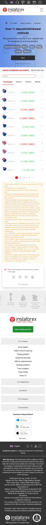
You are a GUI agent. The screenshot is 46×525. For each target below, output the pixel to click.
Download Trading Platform (23, 414)
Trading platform (23, 354)
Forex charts (23, 372)
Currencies (7, 81)
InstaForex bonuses (23, 357)
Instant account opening (23, 350)
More (23, 58)
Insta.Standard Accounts (16, 70)
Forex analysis (23, 368)
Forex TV (23, 375)
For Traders (13, 23)
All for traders (23, 347)
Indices (28, 81)
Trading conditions (25, 23)
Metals (37, 81)
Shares (19, 81)
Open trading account (23, 329)
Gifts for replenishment (23, 361)
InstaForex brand (9, 451)
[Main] (6, 23)
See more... (23, 438)
